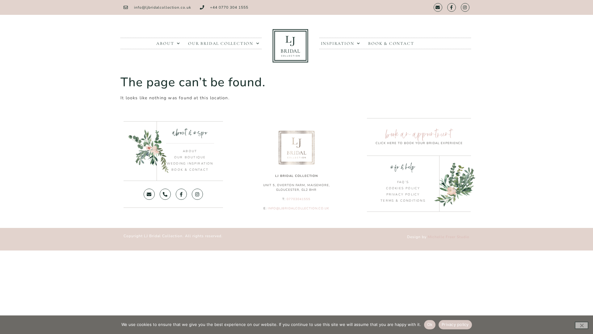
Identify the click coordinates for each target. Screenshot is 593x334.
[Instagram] (465, 7)
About (165, 43)
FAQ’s (403, 182)
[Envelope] (438, 7)
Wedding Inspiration (190, 163)
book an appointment (419, 134)
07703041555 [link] (298, 199)
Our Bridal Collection (220, 43)
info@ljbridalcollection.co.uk (298, 208)
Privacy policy (455, 324)
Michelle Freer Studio (448, 236)
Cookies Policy (403, 188)
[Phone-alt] (165, 194)
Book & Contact (391, 43)
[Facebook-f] (451, 7)
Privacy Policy (403, 194)
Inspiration (337, 43)
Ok (430, 324)
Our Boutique (190, 157)
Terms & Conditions (403, 201)
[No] (581, 325)
